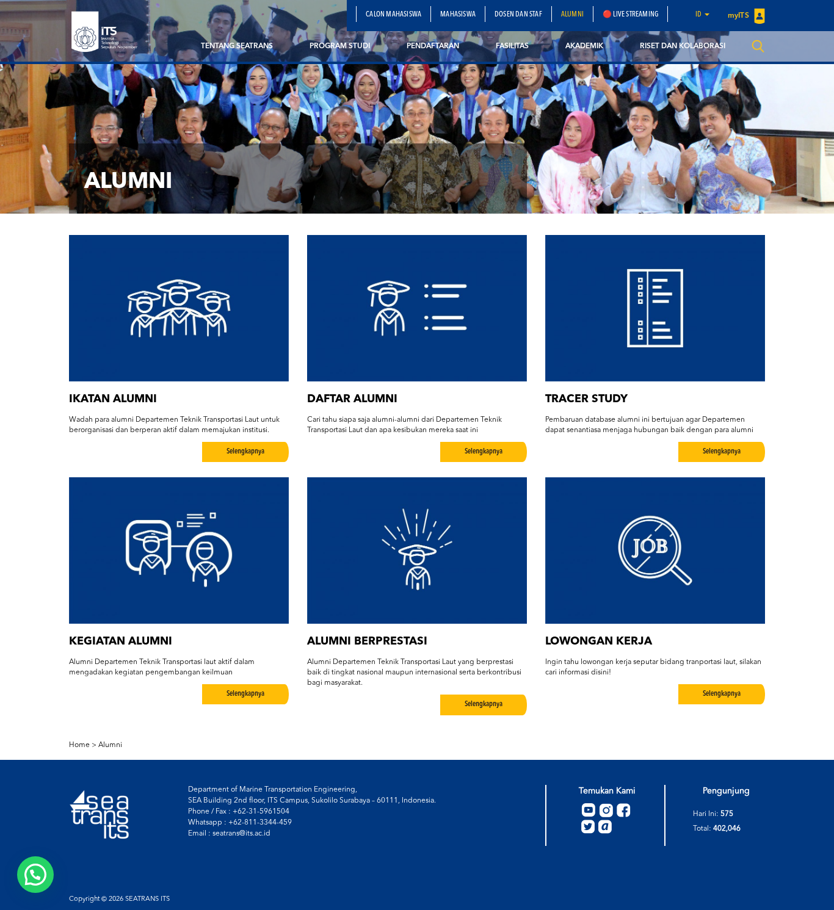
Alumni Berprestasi (367, 641)
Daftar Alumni (352, 399)
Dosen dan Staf (518, 14)
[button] (35, 874)
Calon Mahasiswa (393, 14)
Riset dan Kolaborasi (682, 46)
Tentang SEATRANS (237, 46)
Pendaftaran (433, 46)
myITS (739, 16)
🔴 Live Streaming (630, 14)
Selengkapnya (245, 451)
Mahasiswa (458, 14)
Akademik (584, 46)
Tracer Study (586, 399)
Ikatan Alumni (113, 399)
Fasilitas (512, 46)
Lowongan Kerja (598, 641)
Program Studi (340, 46)
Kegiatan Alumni (120, 641)
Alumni (572, 14)
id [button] (699, 14)
